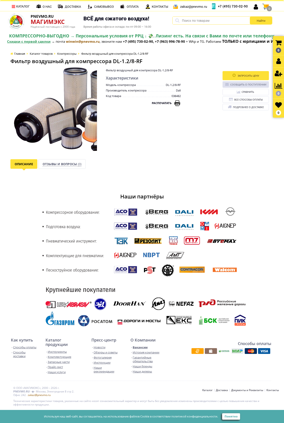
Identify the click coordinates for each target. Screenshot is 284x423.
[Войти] (278, 61)
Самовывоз (104, 6)
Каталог (23, 6)
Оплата (133, 6)
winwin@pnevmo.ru (83, 41)
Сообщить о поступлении (248, 84)
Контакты (160, 6)
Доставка (73, 6)
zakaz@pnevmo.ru (193, 7)
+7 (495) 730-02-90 (233, 6)
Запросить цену (248, 75)
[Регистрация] (278, 74)
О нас (47, 6)
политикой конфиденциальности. (194, 416)
